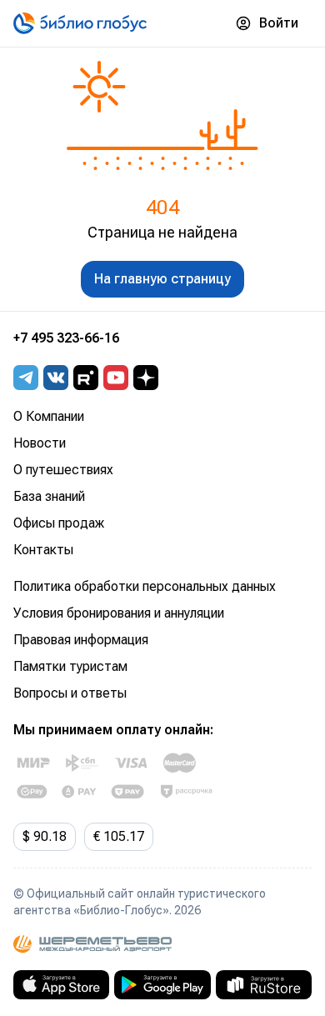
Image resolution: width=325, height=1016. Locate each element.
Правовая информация (80, 640)
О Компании (48, 416)
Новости (39, 443)
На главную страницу (162, 279)
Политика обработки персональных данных (144, 586)
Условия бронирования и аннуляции (118, 613)
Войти (278, 23)
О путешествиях (63, 470)
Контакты (43, 550)
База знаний (49, 496)
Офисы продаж (58, 523)
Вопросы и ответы (70, 693)
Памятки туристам (70, 666)
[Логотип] (80, 23)
